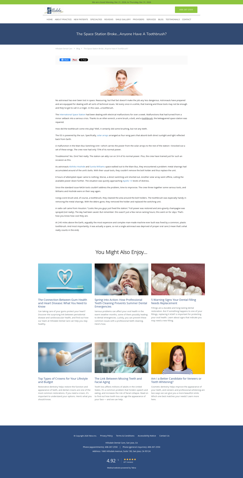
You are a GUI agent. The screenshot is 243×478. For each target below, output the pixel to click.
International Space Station (72, 114)
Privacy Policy (106, 435)
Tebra (133, 467)
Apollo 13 (127, 180)
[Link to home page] (50, 9)
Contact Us (164, 435)
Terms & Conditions (125, 435)
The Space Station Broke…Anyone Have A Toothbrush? (106, 48)
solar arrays (102, 135)
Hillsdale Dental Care (63, 48)
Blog (78, 48)
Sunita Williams (97, 166)
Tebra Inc (92, 436)
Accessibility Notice (147, 435)
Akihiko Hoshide (77, 166)
